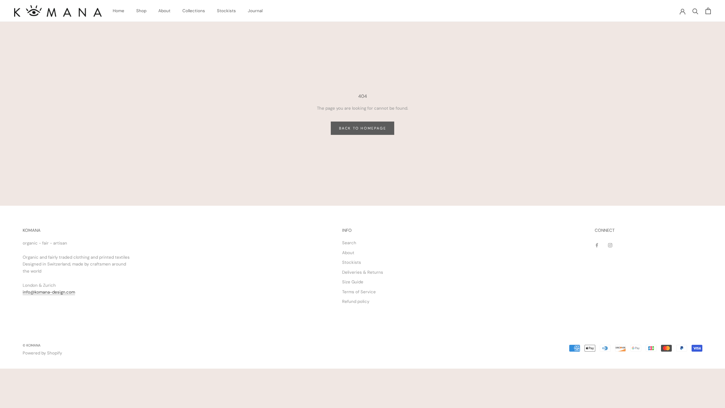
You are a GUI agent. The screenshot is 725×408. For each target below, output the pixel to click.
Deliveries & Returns (362, 272)
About (164, 11)
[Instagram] (610, 244)
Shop (141, 11)
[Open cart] (708, 11)
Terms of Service (359, 292)
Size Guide (352, 282)
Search (349, 243)
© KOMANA (31, 345)
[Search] (695, 11)
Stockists (226, 11)
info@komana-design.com (49, 292)
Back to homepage (362, 128)
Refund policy (355, 301)
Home (118, 11)
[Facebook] (597, 244)
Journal (255, 11)
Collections (193, 11)
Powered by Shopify (42, 353)
